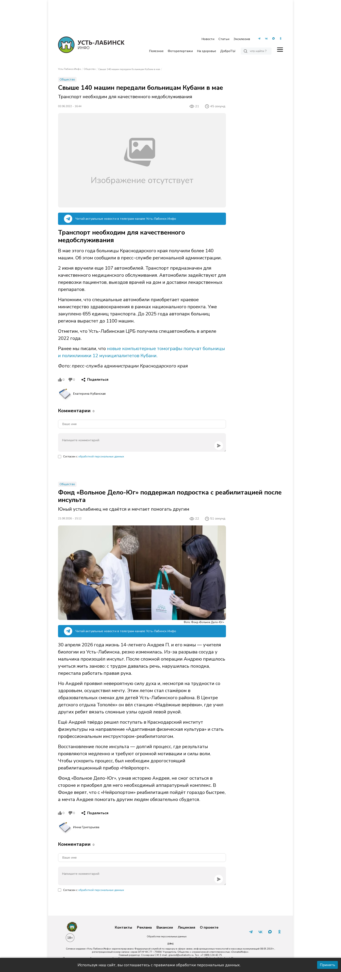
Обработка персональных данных (166, 936)
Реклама (144, 927)
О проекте (209, 927)
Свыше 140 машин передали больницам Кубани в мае (129, 69)
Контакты (123, 927)
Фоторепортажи (180, 51)
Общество (90, 69)
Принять (327, 965)
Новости (207, 39)
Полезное (156, 51)
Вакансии (164, 927)
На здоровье (206, 51)
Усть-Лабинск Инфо (69, 69)
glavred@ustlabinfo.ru (181, 955)
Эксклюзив (241, 39)
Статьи (223, 39)
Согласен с (93, 456)
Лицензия (186, 927)
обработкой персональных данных (101, 456)
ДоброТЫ (227, 51)
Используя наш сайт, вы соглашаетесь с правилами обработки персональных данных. (159, 965)
